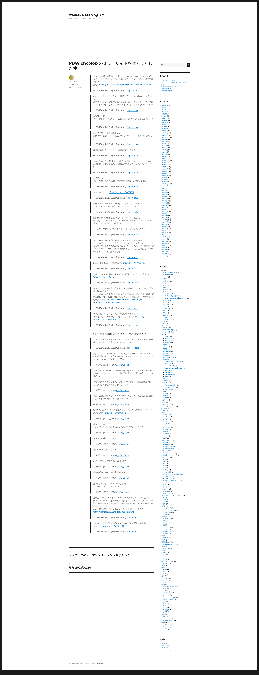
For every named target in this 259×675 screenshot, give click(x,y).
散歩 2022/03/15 (166, 91)
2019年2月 (164, 205)
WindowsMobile (168, 389)
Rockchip (166, 315)
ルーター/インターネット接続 (172, 474)
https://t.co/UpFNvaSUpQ (134, 263)
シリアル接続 (167, 527)
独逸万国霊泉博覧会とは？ (169, 86)
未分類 (163, 540)
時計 (162, 536)
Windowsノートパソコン (170, 480)
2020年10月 (165, 163)
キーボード (166, 508)
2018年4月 (164, 226)
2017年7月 (164, 239)
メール (165, 423)
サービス (164, 413)
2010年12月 (165, 256)
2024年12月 (165, 107)
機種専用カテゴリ (166, 542)
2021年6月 (164, 146)
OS (162, 334)
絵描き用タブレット (167, 561)
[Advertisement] (129, 46)
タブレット (164, 451)
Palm (164, 379)
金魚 (164, 608)
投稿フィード (165, 646)
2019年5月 (164, 199)
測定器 (165, 580)
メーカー (164, 497)
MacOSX (167, 347)
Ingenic (165, 289)
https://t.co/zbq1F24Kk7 (104, 512)
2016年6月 (164, 252)
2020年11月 (165, 160)
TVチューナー (167, 523)
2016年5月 (164, 254)
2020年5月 (164, 173)
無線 (162, 546)
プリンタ (165, 529)
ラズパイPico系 (167, 332)
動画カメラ (166, 404)
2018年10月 (165, 213)
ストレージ (164, 436)
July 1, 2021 (132, 90)
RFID (164, 552)
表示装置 (164, 567)
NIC (164, 461)
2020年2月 (164, 179)
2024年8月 (164, 112)
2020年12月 (165, 158)
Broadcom (166, 285)
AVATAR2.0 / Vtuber (169, 586)
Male (164, 499)
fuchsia (165, 355)
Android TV (168, 338)
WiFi (164, 468)
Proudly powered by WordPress (96, 663)
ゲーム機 (164, 408)
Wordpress (166, 417)
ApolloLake (168, 294)
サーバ (163, 410)
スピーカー (166, 627)
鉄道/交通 (166, 610)
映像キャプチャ (167, 531)
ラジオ (165, 559)
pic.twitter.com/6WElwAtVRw (106, 302)
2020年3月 (164, 177)
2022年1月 (164, 131)
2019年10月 (165, 188)
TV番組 (165, 591)
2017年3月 (164, 241)
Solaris (165, 381)
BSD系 (165, 349)
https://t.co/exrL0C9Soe (132, 299)
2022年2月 (164, 129)
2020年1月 (164, 182)
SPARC (165, 317)
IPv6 (164, 459)
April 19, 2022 (133, 348)
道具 (162, 576)
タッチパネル (167, 512)
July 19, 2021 (132, 257)
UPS (164, 525)
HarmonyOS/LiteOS (169, 357)
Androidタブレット (169, 453)
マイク (165, 629)
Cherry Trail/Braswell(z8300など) (175, 298)
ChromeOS (166, 351)
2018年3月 (164, 228)
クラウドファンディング (168, 406)
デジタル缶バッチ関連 (168, 80)
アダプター (166, 618)
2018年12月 (165, 209)
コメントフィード (166, 648)
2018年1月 (164, 230)
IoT (162, 326)
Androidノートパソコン (170, 478)
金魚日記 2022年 (166, 89)
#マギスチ (140, 316)
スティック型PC (166, 427)
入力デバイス (165, 506)
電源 (162, 614)
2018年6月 (164, 222)
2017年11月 (164, 233)
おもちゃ (164, 400)
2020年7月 (164, 169)
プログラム (76, 87)
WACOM (165, 563)
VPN (164, 466)
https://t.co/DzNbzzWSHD (110, 299)
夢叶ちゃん (166, 601)
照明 (164, 582)
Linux (165, 359)
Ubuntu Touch (169, 374)
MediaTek (166, 304)
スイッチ (165, 470)
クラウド (165, 419)
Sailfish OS (168, 370)
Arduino (165, 328)
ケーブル (165, 578)
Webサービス (167, 415)
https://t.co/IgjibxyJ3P (125, 512)
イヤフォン (166, 625)
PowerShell (166, 493)
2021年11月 (164, 135)
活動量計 (165, 533)
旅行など (165, 606)
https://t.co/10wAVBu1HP (104, 319)
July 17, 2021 (132, 110)
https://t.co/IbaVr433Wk (113, 526)
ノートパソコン (166, 476)
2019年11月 (164, 186)
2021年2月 (164, 154)
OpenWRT (168, 364)
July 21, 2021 (132, 325)
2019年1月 (164, 207)
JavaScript (166, 491)
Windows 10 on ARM (169, 446)
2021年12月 (165, 133)
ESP (164, 287)
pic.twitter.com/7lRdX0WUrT (138, 85)
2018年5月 (164, 224)
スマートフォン (166, 440)
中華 (164, 485)
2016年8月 (164, 247)
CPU (162, 270)
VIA (164, 323)
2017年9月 (164, 237)
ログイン (164, 643)
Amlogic (166, 281)
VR (164, 574)
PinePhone (166, 444)
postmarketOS (169, 366)
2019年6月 (164, 196)
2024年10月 (165, 109)
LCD (164, 572)
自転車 (163, 565)
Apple (165, 283)
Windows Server (170, 387)
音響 (162, 622)
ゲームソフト (167, 593)
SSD (164, 438)
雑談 (81, 87)
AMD (164, 279)
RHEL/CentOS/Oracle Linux (173, 368)
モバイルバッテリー (169, 620)
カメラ (163, 402)
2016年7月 (164, 249)
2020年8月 (164, 167)
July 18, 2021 (132, 234)
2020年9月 (164, 165)
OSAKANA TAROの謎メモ (87, 15)
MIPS (165, 306)
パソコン (164, 482)
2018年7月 (164, 220)
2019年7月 (164, 194)
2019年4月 (164, 201)
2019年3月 (164, 203)
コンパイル (166, 595)
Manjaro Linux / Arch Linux (174, 362)
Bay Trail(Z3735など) (171, 296)
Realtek (165, 311)
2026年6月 (164, 105)
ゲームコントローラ (169, 510)
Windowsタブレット (169, 455)
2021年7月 (164, 143)
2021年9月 (164, 139)
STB (162, 391)
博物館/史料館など (168, 599)
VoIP (164, 463)
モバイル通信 (167, 472)
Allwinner (166, 275)
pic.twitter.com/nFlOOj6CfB (121, 192)
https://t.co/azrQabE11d (103, 277)
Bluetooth (166, 519)
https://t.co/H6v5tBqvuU (114, 85)
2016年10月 (165, 245)
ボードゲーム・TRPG (169, 597)
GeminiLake (169, 300)
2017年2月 (164, 243)
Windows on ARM (170, 385)
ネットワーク (165, 457)
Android (165, 336)
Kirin (164, 302)
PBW (70, 87)
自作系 (165, 487)
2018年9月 (164, 216)
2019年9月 (164, 190)
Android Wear (169, 340)
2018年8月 (164, 218)
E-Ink (165, 569)
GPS (164, 521)
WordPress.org (166, 650)
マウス (165, 514)
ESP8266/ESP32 (168, 330)
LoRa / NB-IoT (168, 548)
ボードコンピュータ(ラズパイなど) (171, 495)
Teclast (165, 502)
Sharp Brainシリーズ (169, 544)
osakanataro (73, 82)
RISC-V (165, 313)
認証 (164, 425)
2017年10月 (165, 235)
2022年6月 (164, 122)
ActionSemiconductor (170, 273)
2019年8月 (164, 192)
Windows (166, 383)
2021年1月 (164, 156)
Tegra (165, 321)
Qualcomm (166, 309)
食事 (164, 612)
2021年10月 (165, 137)
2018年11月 (164, 211)
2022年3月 (164, 126)
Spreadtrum (167, 319)
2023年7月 (164, 118)
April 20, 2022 (122, 492)
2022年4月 (164, 124)
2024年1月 (164, 116)
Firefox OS (166, 353)
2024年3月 (164, 114)
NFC (164, 550)
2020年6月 (164, 171)
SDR (164, 555)
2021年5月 (164, 148)
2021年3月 (164, 152)
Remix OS (168, 343)
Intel (164, 292)
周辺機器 (164, 516)
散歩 (164, 603)
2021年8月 (164, 141)
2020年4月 (164, 175)
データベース (167, 421)
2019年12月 (165, 184)
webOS (167, 376)
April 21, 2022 (133, 517)
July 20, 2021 (132, 308)
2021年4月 (164, 150)
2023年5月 (164, 120)
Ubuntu (167, 372)
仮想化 (163, 504)
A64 (166, 277)
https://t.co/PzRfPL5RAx (115, 413)
